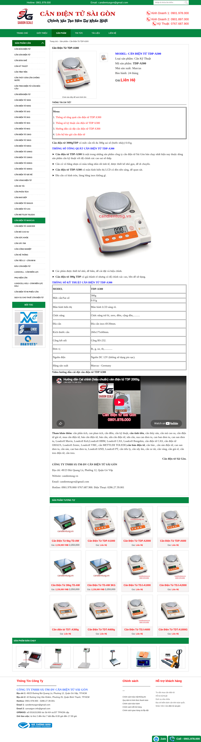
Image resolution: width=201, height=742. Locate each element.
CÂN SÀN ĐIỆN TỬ (22, 55)
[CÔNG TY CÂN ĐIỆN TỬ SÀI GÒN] (71, 16)
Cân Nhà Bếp (20, 198)
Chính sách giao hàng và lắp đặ (135, 710)
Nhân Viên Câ (161, 706)
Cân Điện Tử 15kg (22, 135)
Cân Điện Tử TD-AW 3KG (101, 585)
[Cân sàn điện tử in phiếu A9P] (143, 657)
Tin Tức (79, 33)
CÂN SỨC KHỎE (21, 238)
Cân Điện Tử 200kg (23, 163)
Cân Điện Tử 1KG (22, 112)
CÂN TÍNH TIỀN (20, 72)
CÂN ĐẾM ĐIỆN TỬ (22, 94)
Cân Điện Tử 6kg (22, 129)
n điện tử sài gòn (173, 706)
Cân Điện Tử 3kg (22, 123)
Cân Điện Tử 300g (22, 100)
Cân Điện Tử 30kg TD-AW (65, 585)
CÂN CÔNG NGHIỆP (22, 249)
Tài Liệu (96, 33)
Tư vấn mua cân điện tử (165, 692)
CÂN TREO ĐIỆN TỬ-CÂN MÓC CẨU (27, 87)
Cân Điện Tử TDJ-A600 (137, 629)
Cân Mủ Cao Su (21, 232)
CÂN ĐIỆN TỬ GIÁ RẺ (23, 175)
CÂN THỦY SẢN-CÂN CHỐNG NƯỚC (27, 79)
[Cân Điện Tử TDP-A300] (104, 57)
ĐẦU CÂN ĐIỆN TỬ (22, 266)
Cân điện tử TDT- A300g (65, 629)
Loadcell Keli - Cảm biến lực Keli (28, 284)
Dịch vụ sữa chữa (163, 699)
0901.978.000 (180, 13)
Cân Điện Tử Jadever (24, 226)
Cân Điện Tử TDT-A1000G (173, 629)
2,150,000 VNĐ (62, 545)
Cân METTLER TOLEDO (24, 215)
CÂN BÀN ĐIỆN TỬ (22, 49)
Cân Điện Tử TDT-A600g (101, 629)
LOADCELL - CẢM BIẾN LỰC (26, 272)
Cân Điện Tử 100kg (23, 152)
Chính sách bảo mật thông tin (134, 697)
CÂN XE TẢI (19, 186)
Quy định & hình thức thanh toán (135, 700)
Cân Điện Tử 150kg (23, 157)
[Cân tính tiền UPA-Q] (29, 657)
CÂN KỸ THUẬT (21, 66)
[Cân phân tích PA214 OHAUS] (57, 657)
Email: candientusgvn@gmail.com (109, 2)
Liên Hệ (112, 33)
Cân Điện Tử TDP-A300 (79, 41)
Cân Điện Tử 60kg (22, 146)
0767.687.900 (180, 23)
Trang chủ (22, 33)
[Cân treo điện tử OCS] (86, 657)
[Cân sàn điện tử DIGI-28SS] (115, 657)
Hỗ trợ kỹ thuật (161, 696)
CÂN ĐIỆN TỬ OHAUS (23, 203)
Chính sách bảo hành (131, 704)
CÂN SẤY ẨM (20, 243)
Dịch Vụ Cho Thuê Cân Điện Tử (29, 298)
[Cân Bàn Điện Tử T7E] (172, 657)
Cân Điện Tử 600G (22, 106)
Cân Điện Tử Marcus (24, 220)
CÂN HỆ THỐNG (21, 255)
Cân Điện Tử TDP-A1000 (101, 541)
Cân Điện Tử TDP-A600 (173, 541)
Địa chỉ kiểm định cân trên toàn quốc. (170, 703)
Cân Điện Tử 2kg (22, 117)
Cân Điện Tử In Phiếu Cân (26, 292)
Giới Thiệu (42, 33)
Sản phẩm (61, 33)
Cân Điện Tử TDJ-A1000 (137, 585)
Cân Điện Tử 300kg (23, 169)
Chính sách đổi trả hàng (132, 707)
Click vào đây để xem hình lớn (74, 97)
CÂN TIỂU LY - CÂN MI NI (24, 261)
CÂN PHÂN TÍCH (21, 192)
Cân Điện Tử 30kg (22, 140)
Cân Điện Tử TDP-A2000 (137, 541)
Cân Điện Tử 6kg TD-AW (65, 541)
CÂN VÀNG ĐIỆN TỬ (23, 180)
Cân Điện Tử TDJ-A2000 (173, 585)
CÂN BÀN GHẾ (20, 60)
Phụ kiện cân (20, 278)
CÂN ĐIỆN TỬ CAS (22, 209)
